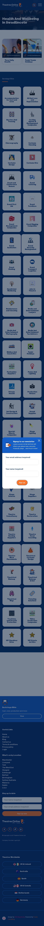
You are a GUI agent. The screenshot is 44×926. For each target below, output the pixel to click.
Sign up (22, 482)
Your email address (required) (18, 457)
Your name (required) (14, 469)
